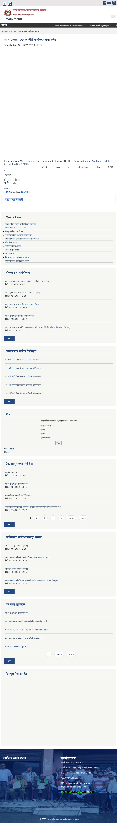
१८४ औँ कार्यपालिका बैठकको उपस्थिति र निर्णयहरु (23, 360)
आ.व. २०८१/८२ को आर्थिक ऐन (16, 613)
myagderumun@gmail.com (74, 786)
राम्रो (44, 429)
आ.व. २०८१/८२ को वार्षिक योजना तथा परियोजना (22, 304)
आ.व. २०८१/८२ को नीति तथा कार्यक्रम (19, 316)
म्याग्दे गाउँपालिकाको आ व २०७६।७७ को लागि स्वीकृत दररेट (26, 630)
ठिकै (43, 433)
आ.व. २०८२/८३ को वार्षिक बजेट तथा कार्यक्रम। (22, 293)
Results (7, 452)
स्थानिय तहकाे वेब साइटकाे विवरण (17, 261)
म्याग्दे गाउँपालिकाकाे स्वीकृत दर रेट (17, 646)
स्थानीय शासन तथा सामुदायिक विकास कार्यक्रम (22, 239)
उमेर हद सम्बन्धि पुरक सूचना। (94, 25)
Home (4, 31)
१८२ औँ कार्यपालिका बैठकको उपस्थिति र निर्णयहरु (23, 368)
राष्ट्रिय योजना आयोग (13, 246)
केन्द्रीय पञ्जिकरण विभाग (14, 231)
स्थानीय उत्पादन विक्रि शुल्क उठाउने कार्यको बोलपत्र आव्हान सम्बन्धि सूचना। (32, 580)
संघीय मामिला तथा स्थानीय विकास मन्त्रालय (20, 224)
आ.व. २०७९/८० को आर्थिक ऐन (16, 484)
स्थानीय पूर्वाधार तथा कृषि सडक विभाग (18, 235)
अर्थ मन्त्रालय (10, 253)
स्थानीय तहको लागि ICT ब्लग (15, 228)
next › (71, 518)
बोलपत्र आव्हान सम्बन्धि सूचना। (16, 546)
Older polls (9, 449)
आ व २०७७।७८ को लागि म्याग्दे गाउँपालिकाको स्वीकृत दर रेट (26, 621)
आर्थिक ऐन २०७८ (11, 472)
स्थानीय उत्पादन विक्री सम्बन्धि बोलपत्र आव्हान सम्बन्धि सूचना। (27, 557)
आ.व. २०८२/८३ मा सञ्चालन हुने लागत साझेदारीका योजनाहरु (27, 281)
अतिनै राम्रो (46, 426)
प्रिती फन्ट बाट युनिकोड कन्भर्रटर (17, 257)
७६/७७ (6, 188)
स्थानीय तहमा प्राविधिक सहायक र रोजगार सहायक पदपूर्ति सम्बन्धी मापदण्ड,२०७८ (34, 507)
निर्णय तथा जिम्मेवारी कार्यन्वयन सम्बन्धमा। (64, 25)
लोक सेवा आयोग (11, 242)
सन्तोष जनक (46, 437)
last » (83, 518)
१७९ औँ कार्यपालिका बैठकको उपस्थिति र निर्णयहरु (23, 385)
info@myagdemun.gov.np (78, 783)
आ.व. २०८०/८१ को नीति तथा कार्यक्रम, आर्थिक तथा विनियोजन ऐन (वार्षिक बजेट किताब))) (37, 327)
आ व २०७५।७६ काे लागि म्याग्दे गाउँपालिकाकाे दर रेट (24, 638)
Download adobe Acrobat (86, 161)
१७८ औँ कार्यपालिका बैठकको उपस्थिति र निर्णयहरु (23, 393)
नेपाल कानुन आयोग (12, 250)
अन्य (9, 338)
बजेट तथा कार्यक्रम (12, 180)
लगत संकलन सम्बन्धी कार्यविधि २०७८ (18, 495)
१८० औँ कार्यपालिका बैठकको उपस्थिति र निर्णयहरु (23, 376)
